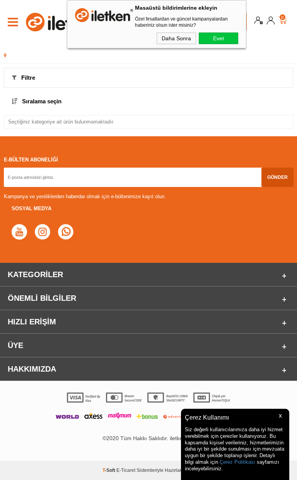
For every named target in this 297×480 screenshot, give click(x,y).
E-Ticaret (125, 470)
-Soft (109, 470)
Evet (218, 38)
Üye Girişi (271, 22)
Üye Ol (259, 22)
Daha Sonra (176, 38)
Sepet (282, 18)
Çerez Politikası (237, 462)
